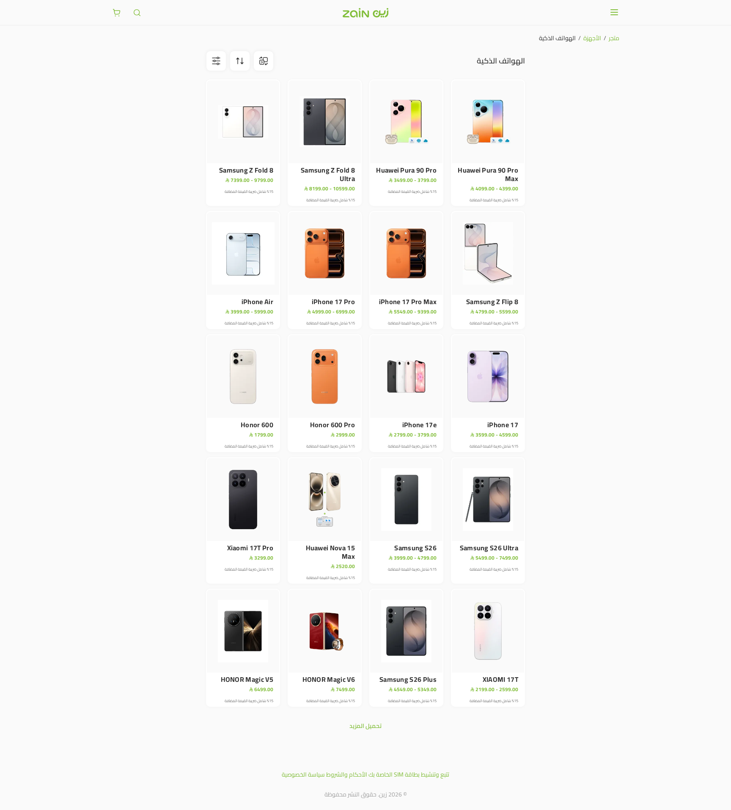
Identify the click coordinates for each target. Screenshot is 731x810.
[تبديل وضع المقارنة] (263, 61)
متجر (614, 38)
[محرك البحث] (137, 13)
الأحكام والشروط (346, 774)
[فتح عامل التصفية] (240, 61)
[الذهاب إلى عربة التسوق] (117, 13)
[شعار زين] (365, 13)
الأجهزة (592, 38)
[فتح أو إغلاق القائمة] (614, 12)
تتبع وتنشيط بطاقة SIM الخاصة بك (408, 774)
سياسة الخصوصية (303, 774)
